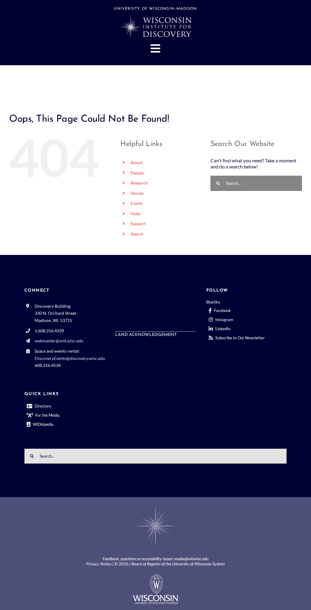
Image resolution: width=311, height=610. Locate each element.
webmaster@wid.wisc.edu (59, 340)
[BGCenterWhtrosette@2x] (155, 505)
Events (137, 203)
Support (138, 223)
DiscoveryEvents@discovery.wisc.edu (70, 358)
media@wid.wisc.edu (191, 558)
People (137, 172)
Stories (137, 193)
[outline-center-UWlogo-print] (155, 576)
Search (137, 233)
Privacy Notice (98, 563)
